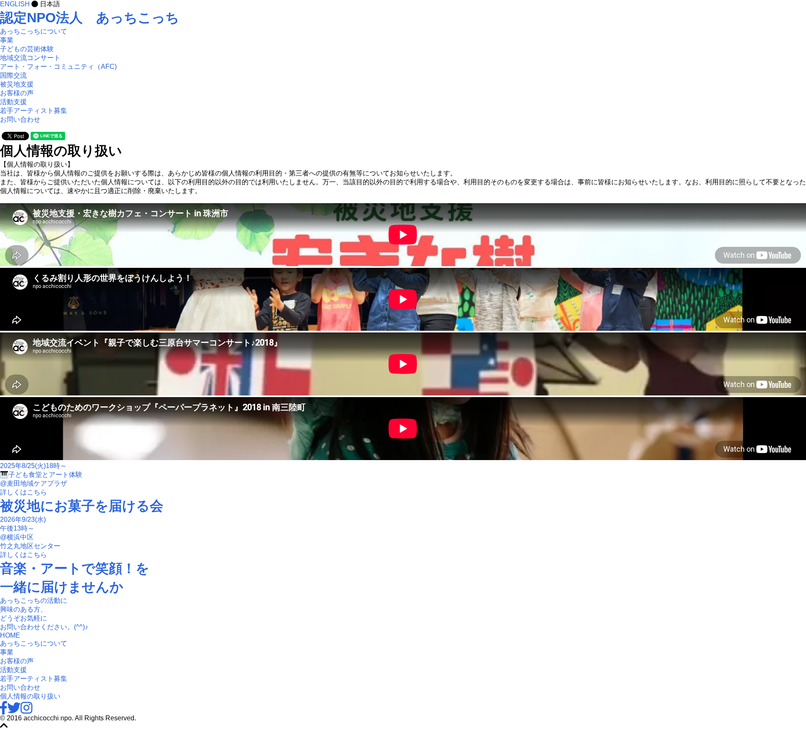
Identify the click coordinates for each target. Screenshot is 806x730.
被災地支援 (17, 84)
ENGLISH (15, 4)
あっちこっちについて (33, 31)
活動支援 (13, 101)
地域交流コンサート (30, 57)
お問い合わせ (20, 119)
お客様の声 (17, 93)
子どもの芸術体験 (27, 48)
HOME (10, 635)
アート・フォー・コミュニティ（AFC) (58, 66)
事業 (6, 652)
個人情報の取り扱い (30, 696)
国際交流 (13, 75)
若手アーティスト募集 (33, 110)
